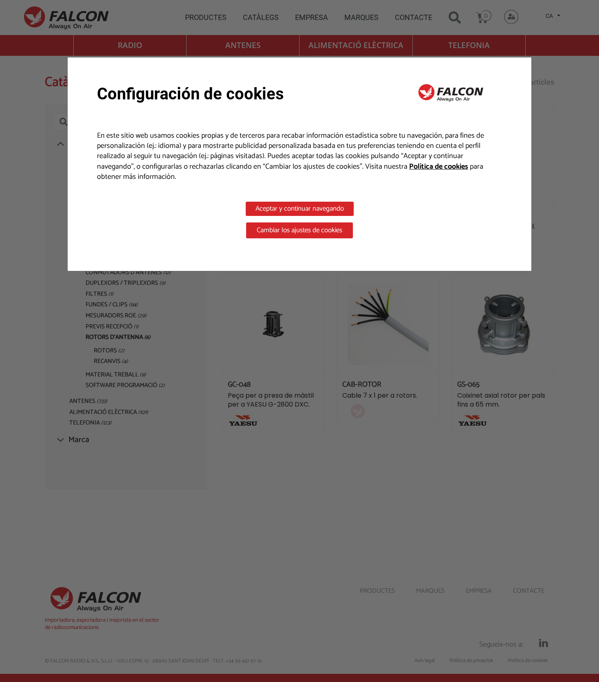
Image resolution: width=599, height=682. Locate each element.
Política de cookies (438, 167)
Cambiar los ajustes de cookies (299, 230)
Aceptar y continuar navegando (299, 208)
